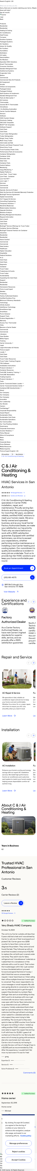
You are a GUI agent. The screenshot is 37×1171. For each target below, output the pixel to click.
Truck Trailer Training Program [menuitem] (10, 361)
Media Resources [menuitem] (5, 446)
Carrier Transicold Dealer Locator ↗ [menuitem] (12, 383)
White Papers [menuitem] (4, 338)
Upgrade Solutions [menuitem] (6, 210)
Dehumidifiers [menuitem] (4, 57)
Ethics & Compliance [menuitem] (7, 435)
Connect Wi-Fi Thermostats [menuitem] (9, 104)
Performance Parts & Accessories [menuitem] (11, 152)
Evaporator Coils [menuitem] (5, 73)
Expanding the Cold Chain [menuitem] (8, 278)
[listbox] (18, 625)
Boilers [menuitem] (2, 75)
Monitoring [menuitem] (3, 167)
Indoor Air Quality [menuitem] (6, 46)
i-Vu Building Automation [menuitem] (8, 109)
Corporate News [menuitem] (5, 442)
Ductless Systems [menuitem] (6, 39)
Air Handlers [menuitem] (4, 44)
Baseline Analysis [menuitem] (6, 212)
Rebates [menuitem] (2, 291)
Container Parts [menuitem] (5, 163)
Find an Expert (5, 451)
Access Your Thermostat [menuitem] (8, 323)
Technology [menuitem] (4, 302)
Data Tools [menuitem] (3, 161)
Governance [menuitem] (4, 426)
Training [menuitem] (3, 341)
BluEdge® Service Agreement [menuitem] (10, 194)
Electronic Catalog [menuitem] (6, 120)
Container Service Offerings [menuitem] (9, 228)
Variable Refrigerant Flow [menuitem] (8, 68)
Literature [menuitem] (3, 334)
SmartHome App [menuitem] (5, 309)
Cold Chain (3, 131)
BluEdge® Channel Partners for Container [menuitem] (13, 230)
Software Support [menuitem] (6, 127)
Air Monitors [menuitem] (4, 59)
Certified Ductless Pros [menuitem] (7, 298)
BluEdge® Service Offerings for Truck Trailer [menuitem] (14, 226)
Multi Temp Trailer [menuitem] (6, 140)
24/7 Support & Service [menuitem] (8, 199)
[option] (15, 625)
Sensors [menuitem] (2, 113)
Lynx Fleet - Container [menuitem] (7, 176)
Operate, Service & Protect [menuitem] (9, 190)
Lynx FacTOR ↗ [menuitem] (5, 179)
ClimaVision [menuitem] (4, 107)
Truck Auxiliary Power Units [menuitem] (9, 149)
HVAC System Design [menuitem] (7, 118)
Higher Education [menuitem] (5, 251)
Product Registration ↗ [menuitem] (7, 318)
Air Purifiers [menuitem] (4, 48)
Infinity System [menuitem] (5, 305)
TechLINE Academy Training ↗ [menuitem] (10, 372)
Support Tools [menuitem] (4, 316)
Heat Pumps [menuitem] (4, 35)
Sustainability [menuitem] (4, 275)
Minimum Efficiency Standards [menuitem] (10, 300)
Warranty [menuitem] (3, 320)
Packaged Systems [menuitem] (6, 42)
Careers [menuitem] (2, 406)
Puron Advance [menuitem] (5, 314)
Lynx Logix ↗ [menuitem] (4, 181)
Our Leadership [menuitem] (5, 401)
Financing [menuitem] (3, 293)
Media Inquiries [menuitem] (5, 449)
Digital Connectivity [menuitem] (6, 197)
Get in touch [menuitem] (4, 219)
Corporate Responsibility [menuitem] (8, 410)
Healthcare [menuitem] (3, 248)
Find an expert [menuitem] (4, 350)
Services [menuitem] (3, 183)
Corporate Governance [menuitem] (7, 428)
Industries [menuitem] (3, 233)
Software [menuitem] (3, 116)
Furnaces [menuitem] (3, 37)
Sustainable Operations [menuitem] (7, 419)
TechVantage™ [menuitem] (4, 408)
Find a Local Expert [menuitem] (6, 289)
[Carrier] (18, 15)
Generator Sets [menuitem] (5, 158)
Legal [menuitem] (2, 345)
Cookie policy (25, 1136)
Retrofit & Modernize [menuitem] (7, 206)
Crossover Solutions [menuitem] (6, 66)
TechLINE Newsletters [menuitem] (7, 374)
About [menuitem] (2, 390)
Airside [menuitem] (2, 84)
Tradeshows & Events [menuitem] (7, 271)
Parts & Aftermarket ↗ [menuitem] (7, 98)
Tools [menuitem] (2, 381)
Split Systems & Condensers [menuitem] (9, 93)
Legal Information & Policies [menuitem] (9, 347)
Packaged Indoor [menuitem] (5, 89)
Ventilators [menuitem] (3, 53)
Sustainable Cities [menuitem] (6, 415)
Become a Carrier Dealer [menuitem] (8, 327)
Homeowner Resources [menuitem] (7, 287)
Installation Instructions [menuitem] (8, 365)
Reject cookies (18, 1151)
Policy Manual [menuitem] (4, 433)
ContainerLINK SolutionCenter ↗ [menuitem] (10, 388)
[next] (33, 602)
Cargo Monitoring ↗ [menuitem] (6, 170)
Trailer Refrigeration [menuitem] (6, 136)
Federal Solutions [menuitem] (6, 255)
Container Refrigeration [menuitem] (7, 154)
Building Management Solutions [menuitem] (10, 215)
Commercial (4, 80)
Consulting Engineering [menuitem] (8, 201)
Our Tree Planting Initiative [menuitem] (9, 424)
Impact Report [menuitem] (4, 413)
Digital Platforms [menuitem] (5, 172)
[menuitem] (3, 26)
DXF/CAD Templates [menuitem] (7, 122)
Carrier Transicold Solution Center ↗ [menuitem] (12, 386)
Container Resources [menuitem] (7, 370)
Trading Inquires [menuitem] (5, 377)
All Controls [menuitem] (4, 100)
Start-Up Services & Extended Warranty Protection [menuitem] (16, 192)
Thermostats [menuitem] (4, 102)
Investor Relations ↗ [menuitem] (6, 431)
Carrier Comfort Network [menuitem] (8, 111)
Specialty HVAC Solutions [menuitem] (8, 62)
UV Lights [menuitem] (3, 55)
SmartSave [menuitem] (3, 311)
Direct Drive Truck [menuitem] (6, 147)
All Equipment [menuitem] (5, 82)
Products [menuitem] (3, 24)
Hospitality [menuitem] (3, 253)
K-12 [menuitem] (1, 257)
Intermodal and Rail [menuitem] (6, 143)
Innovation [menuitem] (3, 399)
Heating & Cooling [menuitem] (6, 30)
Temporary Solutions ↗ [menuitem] (7, 203)
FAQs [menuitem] (2, 325)
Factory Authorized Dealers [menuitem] (9, 296)
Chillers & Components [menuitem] (7, 87)
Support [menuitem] (2, 280)
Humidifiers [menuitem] (4, 51)
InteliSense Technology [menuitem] (7, 307)
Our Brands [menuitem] (4, 404)
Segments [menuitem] (3, 264)
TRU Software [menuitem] (4, 363)
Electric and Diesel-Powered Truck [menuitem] (11, 145)
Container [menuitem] (3, 266)
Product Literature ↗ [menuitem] (7, 368)
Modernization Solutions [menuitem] (8, 208)
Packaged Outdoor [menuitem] (6, 91)
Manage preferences (18, 1143)
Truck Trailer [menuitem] (4, 269)
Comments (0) (29, 1072)
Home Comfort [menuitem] (5, 239)
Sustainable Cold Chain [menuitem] (7, 417)
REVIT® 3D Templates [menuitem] (7, 125)
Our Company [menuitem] (4, 397)
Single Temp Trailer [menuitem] (6, 138)
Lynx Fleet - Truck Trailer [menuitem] (8, 174)
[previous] (29, 602)
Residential (3, 28)
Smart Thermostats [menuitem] (6, 64)
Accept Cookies (18, 1160)
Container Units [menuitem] (5, 156)
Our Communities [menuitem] (6, 422)
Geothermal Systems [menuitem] (7, 71)
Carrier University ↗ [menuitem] (6, 343)
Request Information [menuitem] (6, 217)
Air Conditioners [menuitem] (5, 33)
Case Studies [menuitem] (4, 336)
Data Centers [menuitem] (4, 246)
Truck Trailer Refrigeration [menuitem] (8, 134)
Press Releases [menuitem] (5, 444)
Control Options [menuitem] (5, 165)
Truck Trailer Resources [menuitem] (8, 359)
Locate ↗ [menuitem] (3, 352)
